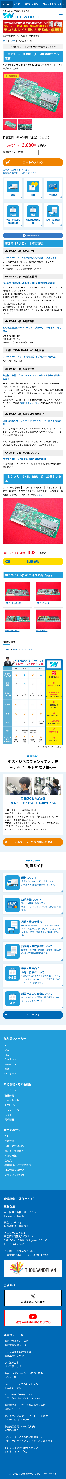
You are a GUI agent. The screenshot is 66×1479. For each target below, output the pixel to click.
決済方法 (9, 1141)
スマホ (8, 1114)
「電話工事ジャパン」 (29, 402)
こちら (39, 494)
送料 (6, 1136)
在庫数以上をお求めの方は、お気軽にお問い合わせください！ (19, 171)
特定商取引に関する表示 (17, 1165)
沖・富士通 (10, 1073)
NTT (18, 4)
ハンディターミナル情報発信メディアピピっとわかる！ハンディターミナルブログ (28, 1438)
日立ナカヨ (10, 1059)
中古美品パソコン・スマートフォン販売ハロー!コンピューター (26, 1417)
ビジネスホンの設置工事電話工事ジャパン (17, 1353)
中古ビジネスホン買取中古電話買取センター (16, 1343)
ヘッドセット (11, 1100)
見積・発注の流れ (14, 1145)
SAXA (27, 4)
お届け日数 (10, 1155)
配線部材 (9, 1095)
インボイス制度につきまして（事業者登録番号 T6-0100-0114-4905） (27, 1252)
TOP (5, 41)
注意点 (8, 1160)
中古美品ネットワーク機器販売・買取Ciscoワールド (25, 1406)
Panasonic (10, 1064)
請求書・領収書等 (14, 1150)
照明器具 (9, 1119)
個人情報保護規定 (14, 1170)
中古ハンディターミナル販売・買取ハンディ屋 (23, 1375)
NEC (36, 4)
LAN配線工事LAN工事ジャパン (14, 1364)
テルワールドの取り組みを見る (33, 842)
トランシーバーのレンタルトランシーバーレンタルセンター (22, 1396)
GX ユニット (27, 649)
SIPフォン (9, 1105)
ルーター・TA (11, 1090)
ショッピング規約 (14, 1174)
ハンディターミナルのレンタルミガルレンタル (21, 1385)
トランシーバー (12, 1110)
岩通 (6, 1069)
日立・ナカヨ (49, 4)
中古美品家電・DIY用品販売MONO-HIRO (19, 1428)
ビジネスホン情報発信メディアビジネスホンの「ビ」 (21, 1449)
